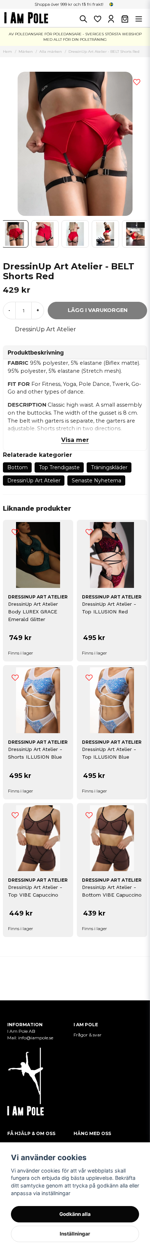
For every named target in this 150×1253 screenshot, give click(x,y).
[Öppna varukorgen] (125, 19)
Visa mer (75, 439)
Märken (26, 51)
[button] (111, 4)
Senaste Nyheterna (96, 480)
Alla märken (50, 51)
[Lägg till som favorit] (97, 19)
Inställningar (75, 1234)
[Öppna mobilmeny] (139, 19)
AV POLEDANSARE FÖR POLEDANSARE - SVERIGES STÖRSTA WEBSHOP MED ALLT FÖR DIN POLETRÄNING (75, 37)
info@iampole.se (36, 1037)
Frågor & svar (88, 1034)
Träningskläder (109, 467)
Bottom (17, 467)
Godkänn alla (75, 1214)
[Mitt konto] (111, 19)
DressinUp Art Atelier (45, 329)
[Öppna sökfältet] (83, 19)
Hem (7, 51)
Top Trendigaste (59, 467)
